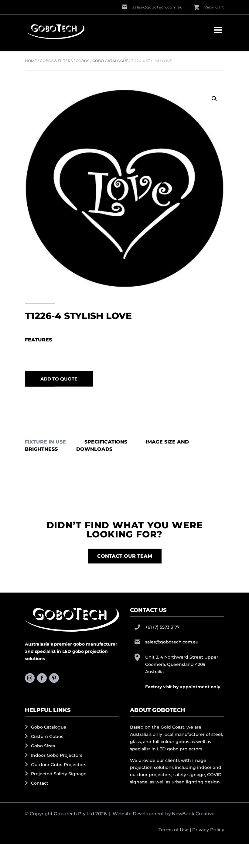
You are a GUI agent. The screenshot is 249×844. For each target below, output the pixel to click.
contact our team (124, 556)
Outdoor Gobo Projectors (58, 764)
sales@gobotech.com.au (157, 7)
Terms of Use (174, 829)
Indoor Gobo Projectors (56, 755)
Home (31, 60)
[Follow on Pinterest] (54, 678)
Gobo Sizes (43, 746)
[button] (214, 98)
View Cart (214, 7)
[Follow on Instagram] (30, 678)
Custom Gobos (47, 736)
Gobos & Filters (56, 60)
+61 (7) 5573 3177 (162, 627)
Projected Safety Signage (59, 773)
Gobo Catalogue (110, 60)
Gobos (82, 60)
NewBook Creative (193, 813)
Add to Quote (58, 379)
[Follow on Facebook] (42, 678)
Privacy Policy (208, 829)
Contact (39, 783)
